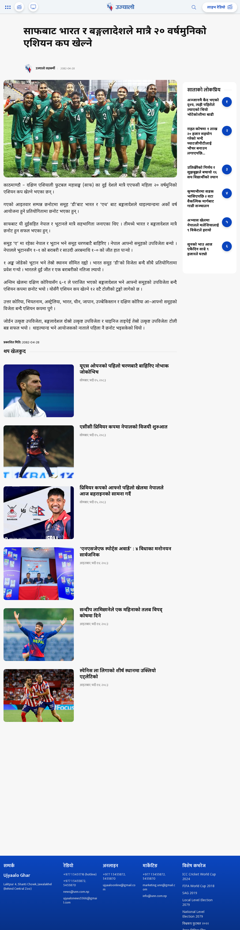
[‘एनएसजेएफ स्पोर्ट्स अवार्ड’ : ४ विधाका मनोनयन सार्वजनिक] (39, 573)
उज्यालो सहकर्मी (45, 68)
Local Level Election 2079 (197, 902)
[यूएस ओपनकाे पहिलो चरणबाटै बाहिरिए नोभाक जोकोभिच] (39, 390)
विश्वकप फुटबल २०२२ (195, 924)
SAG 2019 (189, 893)
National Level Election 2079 (193, 914)
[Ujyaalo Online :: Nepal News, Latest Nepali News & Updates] (120, 6)
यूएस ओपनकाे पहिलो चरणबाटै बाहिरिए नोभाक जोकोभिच (124, 369)
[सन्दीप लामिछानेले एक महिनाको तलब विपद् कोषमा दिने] (39, 634)
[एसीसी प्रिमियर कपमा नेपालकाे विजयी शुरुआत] (39, 451)
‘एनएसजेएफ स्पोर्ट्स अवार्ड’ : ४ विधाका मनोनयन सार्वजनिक (125, 552)
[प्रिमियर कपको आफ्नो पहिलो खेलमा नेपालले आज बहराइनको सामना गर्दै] (39, 512)
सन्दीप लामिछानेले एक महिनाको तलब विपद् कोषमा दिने (121, 613)
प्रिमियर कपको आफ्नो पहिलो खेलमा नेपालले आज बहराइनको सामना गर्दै (122, 491)
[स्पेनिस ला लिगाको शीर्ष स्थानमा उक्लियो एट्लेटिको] (39, 695)
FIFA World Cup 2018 (198, 886)
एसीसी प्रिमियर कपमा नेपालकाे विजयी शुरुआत (124, 427)
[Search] (194, 7)
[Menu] (8, 7)
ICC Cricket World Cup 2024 (199, 876)
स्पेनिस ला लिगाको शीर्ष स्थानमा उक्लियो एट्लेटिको (118, 674)
